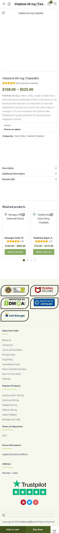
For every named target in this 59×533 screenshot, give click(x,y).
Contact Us (7, 345)
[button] (49, 4)
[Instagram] (35, 502)
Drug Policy (7, 359)
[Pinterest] (23, 502)
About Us (6, 340)
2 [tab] (27, 260)
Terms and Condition (12, 350)
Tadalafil (30, 136)
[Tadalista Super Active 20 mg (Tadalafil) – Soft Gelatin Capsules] (43, 223)
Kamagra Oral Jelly (11, 419)
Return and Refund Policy (14, 369)
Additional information (13, 174)
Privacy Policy (8, 355)
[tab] (29, 168)
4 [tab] (35, 260)
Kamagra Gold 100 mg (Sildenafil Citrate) (15, 238)
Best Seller (20, 136)
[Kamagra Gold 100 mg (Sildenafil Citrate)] (15, 223)
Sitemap (6, 379)
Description (8, 168)
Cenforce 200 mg (10, 400)
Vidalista (40, 136)
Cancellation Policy (11, 364)
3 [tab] (31, 260)
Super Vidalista (9, 415)
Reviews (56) (8, 179)
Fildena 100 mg (9, 410)
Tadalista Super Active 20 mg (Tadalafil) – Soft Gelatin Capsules (43, 238)
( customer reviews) (27, 83)
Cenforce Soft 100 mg (13, 395)
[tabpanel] (15, 234)
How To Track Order (11, 374)
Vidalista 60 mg (9, 405)
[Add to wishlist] (23, 215)
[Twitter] (29, 502)
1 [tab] (24, 260)
